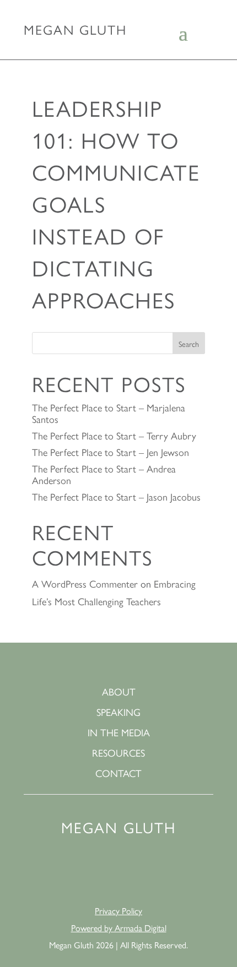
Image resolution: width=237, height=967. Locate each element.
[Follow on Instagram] (132, 873)
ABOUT (119, 692)
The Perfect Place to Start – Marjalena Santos (108, 413)
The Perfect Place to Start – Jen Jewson (110, 452)
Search (189, 343)
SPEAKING (118, 712)
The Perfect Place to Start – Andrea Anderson (104, 474)
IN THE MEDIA (119, 732)
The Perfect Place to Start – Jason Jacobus (116, 496)
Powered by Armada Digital (118, 927)
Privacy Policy (118, 910)
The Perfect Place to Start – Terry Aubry (114, 435)
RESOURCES (118, 753)
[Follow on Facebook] (105, 873)
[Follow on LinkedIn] (79, 873)
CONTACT (118, 773)
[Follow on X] (158, 873)
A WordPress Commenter (85, 583)
